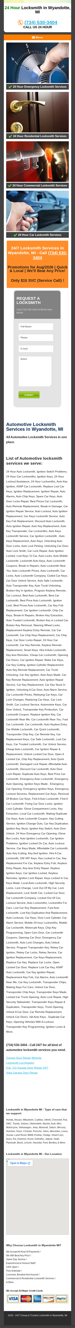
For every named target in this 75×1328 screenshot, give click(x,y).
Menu (39, 37)
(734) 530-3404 (40, 22)
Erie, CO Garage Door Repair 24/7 (27, 1067)
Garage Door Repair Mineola (23, 1057)
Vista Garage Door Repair (22, 1072)
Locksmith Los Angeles (20, 1062)
